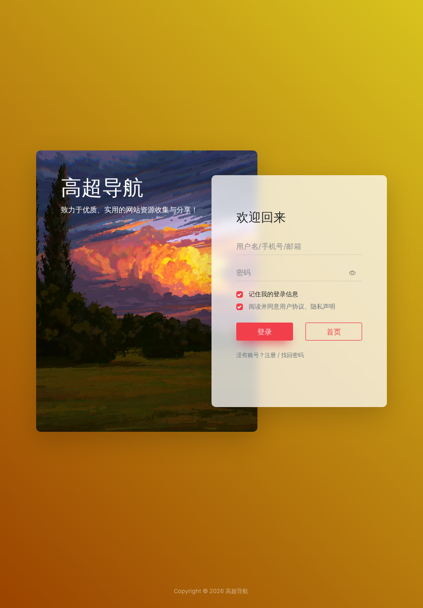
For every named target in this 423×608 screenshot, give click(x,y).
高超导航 (236, 591)
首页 (334, 331)
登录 (264, 331)
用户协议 (292, 306)
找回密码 (292, 355)
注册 (270, 355)
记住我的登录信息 (273, 294)
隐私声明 (323, 306)
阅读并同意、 (292, 306)
